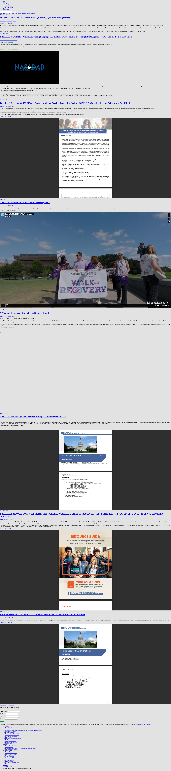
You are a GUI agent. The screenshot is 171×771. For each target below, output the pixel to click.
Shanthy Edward (12, 21)
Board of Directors (9, 6)
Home (4, 2)
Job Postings (5, 765)
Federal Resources (9, 761)
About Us (5, 3)
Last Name (3, 716)
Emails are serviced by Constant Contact (143, 724)
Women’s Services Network (11, 753)
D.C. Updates (8, 737)
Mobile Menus (6, 9)
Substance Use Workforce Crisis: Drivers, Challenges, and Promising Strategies (36, 17)
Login (4, 1)
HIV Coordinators (9, 755)
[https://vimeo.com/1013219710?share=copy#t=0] (29, 83)
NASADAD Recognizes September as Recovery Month (24, 313)
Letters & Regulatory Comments (12, 735)
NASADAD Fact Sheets (10, 731)
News (1, 14)
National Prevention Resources (11, 749)
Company (2, 718)
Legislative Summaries (10, 732)
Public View (5, 14)
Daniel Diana (14, 106)
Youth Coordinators (9, 756)
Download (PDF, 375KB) (5, 116)
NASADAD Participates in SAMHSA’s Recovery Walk (25, 202)
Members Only (8, 743)
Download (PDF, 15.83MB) (6, 23)
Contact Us (5, 8)
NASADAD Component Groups (12, 762)
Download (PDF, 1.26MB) (5, 427)
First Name (3, 713)
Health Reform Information (11, 742)
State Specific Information (10, 741)
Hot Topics (7, 739)
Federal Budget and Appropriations (12, 733)
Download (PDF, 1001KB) (6, 622)
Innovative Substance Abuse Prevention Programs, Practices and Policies (20, 748)
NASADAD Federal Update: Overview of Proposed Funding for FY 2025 (33, 416)
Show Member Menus (7, 766)
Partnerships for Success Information (13, 738)
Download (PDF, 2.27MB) (5, 528)
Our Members (6, 726)
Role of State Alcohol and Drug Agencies (14, 727)
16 (9, 705)
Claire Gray (14, 205)
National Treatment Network (11, 751)
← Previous (2, 705)
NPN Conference (9, 747)
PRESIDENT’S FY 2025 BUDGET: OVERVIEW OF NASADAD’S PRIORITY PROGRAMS (42, 614)
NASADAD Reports (9, 760)
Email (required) (4, 711)
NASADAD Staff (9, 7)
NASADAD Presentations (11, 736)
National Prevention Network (11, 745)
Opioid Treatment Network (11, 754)
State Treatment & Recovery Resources (13, 757)
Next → (12, 705)
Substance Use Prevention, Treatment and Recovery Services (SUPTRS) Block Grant (23, 730)
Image (1, 21)
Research (7, 763)
